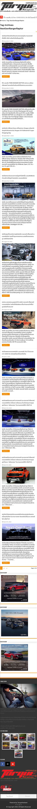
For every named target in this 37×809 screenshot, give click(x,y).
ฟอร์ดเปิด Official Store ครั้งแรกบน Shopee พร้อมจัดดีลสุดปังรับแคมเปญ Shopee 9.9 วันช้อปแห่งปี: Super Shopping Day (18, 130)
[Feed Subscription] (36, 32)
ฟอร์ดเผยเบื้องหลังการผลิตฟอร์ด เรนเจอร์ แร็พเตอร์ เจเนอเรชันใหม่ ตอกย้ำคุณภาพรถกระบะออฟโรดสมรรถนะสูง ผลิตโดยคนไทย (18, 236)
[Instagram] (7, 764)
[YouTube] (13, 764)
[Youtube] (19, 805)
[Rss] (16, 805)
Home (4, 20)
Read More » (6, 76)
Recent (27, 796)
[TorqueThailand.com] (18, 7)
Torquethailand (22, 802)
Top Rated (9, 796)
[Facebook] (2, 764)
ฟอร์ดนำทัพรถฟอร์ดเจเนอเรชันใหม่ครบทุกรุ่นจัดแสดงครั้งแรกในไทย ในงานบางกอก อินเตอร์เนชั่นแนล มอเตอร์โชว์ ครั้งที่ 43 (18, 516)
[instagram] (21, 805)
